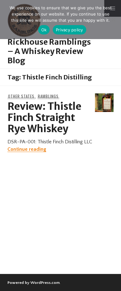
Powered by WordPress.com (33, 282)
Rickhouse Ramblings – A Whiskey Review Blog (49, 51)
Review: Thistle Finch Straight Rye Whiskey (44, 117)
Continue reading (26, 149)
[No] (113, 19)
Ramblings (48, 96)
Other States (21, 96)
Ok (44, 29)
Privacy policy (69, 29)
